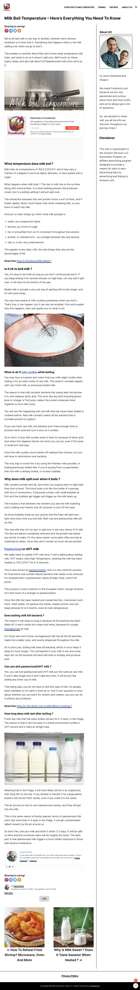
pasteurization (37, 570)
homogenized (12, 628)
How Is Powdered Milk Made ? (34, 260)
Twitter (77, 858)
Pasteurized (13, 549)
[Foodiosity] (19, 7)
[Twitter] (15, 31)
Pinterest (33, 860)
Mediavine (95, 986)
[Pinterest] (6, 31)
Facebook (23, 860)
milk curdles (29, 372)
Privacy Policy (70, 975)
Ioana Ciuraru (19, 886)
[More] (19, 31)
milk (44, 898)
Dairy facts (8, 893)
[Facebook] (11, 31)
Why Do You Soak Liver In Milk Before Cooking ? (44, 706)
